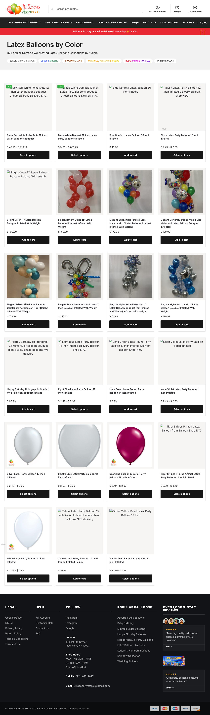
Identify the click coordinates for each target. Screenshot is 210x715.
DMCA (9, 623)
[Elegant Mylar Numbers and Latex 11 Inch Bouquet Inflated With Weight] (79, 276)
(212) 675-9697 (84, 676)
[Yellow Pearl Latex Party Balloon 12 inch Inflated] (130, 530)
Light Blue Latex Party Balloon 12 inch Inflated (76, 391)
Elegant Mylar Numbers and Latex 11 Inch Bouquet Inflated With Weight (78, 306)
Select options (28, 155)
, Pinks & (138, 61)
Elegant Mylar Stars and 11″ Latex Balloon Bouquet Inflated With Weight (179, 308)
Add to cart (130, 155)
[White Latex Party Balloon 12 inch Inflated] (28, 530)
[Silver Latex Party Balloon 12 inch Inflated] (28, 445)
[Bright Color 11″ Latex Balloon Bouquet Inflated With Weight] (28, 191)
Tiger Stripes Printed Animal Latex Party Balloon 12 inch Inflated (180, 475)
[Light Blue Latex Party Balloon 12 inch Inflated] (79, 361)
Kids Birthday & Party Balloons (135, 639)
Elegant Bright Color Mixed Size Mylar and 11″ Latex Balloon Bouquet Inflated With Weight (130, 223)
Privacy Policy (13, 628)
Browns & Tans (73, 61)
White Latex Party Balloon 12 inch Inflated (26, 560)
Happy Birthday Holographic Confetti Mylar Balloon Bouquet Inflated (28, 391)
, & (22, 61)
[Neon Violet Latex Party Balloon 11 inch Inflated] (181, 361)
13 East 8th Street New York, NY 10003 (78, 643)
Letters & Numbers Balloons (133, 650)
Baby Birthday (125, 623)
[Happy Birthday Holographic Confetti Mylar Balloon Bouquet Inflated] (28, 361)
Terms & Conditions (17, 638)
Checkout (195, 11)
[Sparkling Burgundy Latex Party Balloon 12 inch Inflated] (130, 445)
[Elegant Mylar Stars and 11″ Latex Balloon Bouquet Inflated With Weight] (181, 276)
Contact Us (42, 628)
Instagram (72, 617)
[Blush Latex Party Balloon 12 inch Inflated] (181, 107)
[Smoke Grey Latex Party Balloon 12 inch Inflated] (79, 445)
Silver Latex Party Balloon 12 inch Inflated (26, 475)
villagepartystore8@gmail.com (92, 685)
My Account (158, 11)
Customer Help (44, 623)
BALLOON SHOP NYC (25, 708)
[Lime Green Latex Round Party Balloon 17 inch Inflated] (130, 361)
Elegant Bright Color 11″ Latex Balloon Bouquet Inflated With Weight (75, 223)
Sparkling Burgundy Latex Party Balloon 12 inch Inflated (127, 475)
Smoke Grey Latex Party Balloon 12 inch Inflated (78, 475)
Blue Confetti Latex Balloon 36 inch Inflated (129, 137)
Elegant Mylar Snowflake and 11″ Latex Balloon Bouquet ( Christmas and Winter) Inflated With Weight (129, 308)
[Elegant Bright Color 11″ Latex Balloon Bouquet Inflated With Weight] (79, 191)
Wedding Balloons (128, 661)
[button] (203, 28)
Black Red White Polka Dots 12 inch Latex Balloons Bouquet (27, 137)
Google (70, 628)
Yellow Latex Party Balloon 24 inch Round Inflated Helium (78, 560)
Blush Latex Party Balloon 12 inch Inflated (180, 137)
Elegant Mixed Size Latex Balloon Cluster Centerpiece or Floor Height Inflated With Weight (27, 308)
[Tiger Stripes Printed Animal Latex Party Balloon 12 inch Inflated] (181, 445)
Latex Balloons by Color (131, 645)
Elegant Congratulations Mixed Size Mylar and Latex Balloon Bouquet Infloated (181, 223)
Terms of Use (13, 644)
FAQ (38, 633)
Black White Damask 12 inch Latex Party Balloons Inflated (77, 137)
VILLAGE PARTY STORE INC (53, 708)
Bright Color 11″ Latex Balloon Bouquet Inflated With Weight (24, 221)
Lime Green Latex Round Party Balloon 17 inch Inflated (126, 391)
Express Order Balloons (131, 628)
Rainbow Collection (128, 655)
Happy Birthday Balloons (131, 634)
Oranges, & (103, 61)
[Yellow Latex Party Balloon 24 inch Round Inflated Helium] (79, 530)
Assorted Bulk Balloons (131, 617)
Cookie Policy (13, 617)
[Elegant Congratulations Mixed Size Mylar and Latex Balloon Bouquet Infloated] (181, 191)
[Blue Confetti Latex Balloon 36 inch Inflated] (130, 107)
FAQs (177, 11)
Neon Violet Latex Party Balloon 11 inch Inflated (180, 391)
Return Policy (13, 633)
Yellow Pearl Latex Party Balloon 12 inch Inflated (129, 560)
